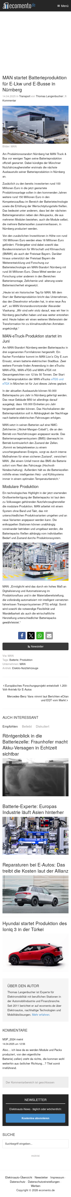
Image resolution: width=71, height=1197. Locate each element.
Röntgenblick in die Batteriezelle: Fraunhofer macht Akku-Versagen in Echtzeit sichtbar (35, 744)
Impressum (57, 1177)
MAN (22, 664)
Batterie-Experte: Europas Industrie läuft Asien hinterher (33, 809)
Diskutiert (42, 726)
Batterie (13, 660)
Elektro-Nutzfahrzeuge (25, 668)
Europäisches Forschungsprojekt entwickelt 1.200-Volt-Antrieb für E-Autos (35, 687)
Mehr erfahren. (41, 1014)
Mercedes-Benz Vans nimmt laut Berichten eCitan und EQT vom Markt (38, 698)
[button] (22, 635)
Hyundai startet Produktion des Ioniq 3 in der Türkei (34, 926)
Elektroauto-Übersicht (18, 1177)
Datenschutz (17, 1181)
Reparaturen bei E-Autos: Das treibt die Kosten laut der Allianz (35, 867)
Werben (35, 1186)
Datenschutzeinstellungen (44, 1181)
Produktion (26, 660)
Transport (24, 96)
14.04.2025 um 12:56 (13, 1043)
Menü (65, 5)
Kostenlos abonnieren (35, 1118)
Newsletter (37, 646)
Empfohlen (10, 726)
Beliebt (27, 726)
